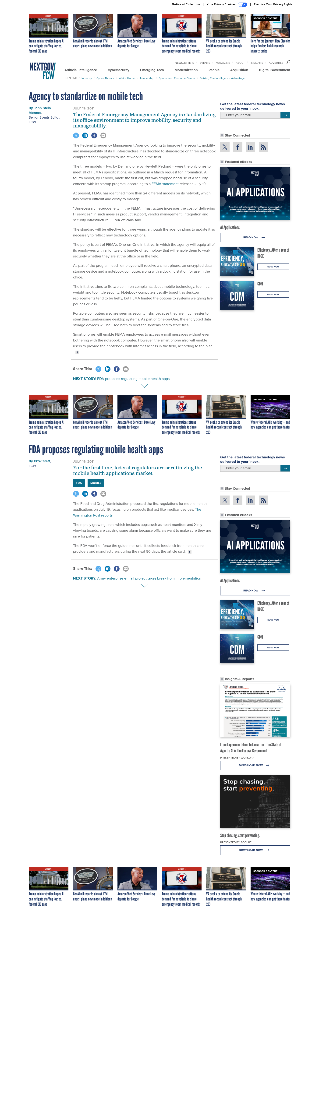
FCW (32, 122)
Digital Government (274, 70)
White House (127, 78)
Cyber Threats (105, 78)
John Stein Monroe (40, 110)
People (214, 70)
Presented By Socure (236, 842)
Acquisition (239, 70)
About (240, 63)
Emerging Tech (152, 70)
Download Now (251, 765)
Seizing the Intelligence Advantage (222, 78)
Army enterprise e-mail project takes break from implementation (149, 578)
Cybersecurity (118, 70)
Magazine (223, 63)
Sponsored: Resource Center (177, 78)
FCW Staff (42, 461)
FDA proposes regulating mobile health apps (133, 378)
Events (205, 63)
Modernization (186, 70)
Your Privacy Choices (221, 4)
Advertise (276, 63)
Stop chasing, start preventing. (240, 835)
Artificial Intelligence (80, 70)
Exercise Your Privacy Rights (273, 4)
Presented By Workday (237, 758)
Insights (257, 63)
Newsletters (184, 63)
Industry (87, 78)
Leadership (147, 78)
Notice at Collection (186, 4)
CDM (260, 284)
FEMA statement (165, 183)
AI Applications (230, 227)
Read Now (251, 237)
